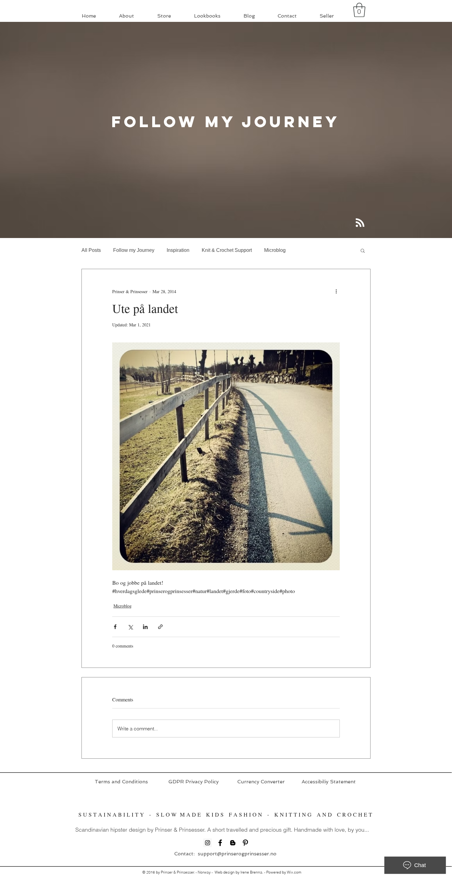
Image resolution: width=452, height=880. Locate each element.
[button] (359, 10)
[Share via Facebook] (115, 627)
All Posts (91, 250)
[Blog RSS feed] (360, 223)
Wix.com (294, 872)
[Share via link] (160, 627)
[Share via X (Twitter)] (130, 627)
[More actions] (336, 291)
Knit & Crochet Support (227, 250)
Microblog (275, 250)
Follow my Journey (133, 250)
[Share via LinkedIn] (145, 627)
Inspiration (178, 250)
